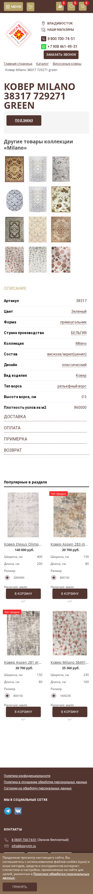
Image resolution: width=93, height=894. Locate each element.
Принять (19, 887)
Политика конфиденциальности (27, 776)
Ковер (81, 375)
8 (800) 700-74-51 (24, 840)
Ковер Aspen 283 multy (71, 544)
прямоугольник (73, 322)
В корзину (23, 594)
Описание (15, 288)
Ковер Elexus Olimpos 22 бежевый (34, 544)
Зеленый (79, 311)
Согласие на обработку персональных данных (38, 788)
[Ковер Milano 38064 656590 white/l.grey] (37, 180)
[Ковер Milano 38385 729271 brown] (14, 241)
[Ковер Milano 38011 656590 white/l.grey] (37, 241)
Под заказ (24, 120)
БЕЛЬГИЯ (79, 333)
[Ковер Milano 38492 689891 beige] (61, 271)
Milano (81, 343)
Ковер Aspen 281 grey (23, 662)
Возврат (13, 450)
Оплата (12, 427)
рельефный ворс (72, 386)
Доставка (15, 416)
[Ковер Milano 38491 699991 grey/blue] (37, 271)
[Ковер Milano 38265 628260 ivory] (61, 211)
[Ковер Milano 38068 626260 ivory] (61, 241)
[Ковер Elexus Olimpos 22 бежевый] (23, 515)
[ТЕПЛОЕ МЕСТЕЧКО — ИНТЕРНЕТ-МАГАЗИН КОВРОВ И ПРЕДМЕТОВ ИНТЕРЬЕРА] (18, 31)
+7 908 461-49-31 (62, 46)
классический (74, 365)
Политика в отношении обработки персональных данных (45, 782)
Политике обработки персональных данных (46, 876)
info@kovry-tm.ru (24, 846)
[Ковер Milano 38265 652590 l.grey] (61, 180)
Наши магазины (60, 29)
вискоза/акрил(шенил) (67, 354)
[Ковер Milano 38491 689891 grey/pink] (14, 271)
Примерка (15, 439)
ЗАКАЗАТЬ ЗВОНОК (61, 54)
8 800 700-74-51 (61, 39)
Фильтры (30, 6)
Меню (16, 7)
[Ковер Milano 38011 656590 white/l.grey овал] (14, 211)
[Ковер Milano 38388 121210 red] (14, 180)
